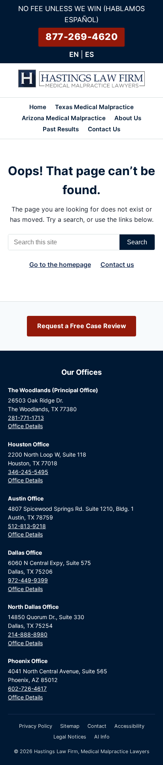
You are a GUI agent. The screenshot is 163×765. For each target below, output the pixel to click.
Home (37, 107)
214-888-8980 (27, 634)
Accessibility (129, 726)
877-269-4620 (81, 36)
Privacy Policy (35, 726)
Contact (96, 726)
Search (137, 242)
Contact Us (104, 129)
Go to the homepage (60, 264)
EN (74, 54)
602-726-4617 (27, 688)
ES (89, 54)
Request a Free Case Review (81, 326)
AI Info (102, 737)
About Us (127, 118)
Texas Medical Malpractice (94, 107)
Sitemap (70, 726)
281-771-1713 (26, 417)
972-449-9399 (28, 580)
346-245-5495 (28, 471)
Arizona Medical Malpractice (64, 118)
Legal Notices (69, 737)
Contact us (117, 264)
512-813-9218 (27, 526)
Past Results (61, 129)
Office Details (25, 426)
